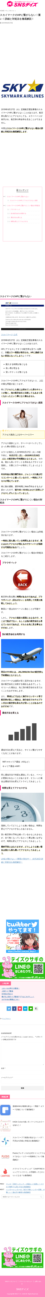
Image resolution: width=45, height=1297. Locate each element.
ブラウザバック (13, 209)
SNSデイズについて (11, 1281)
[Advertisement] (22, 49)
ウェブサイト (6, 1018)
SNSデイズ (22, 1289)
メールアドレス (7, 1077)
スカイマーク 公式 (9, 334)
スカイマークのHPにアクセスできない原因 (22, 200)
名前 (3, 1068)
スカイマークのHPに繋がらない (17, 196)
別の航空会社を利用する (16, 213)
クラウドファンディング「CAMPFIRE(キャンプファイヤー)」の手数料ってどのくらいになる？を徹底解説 (29, 1172)
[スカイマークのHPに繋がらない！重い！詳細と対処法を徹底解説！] (25, 1008)
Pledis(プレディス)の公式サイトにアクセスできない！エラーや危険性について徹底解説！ (29, 1156)
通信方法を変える (14, 217)
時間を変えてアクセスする (17, 221)
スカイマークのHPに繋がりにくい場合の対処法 (22, 205)
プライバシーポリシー (25, 1281)
